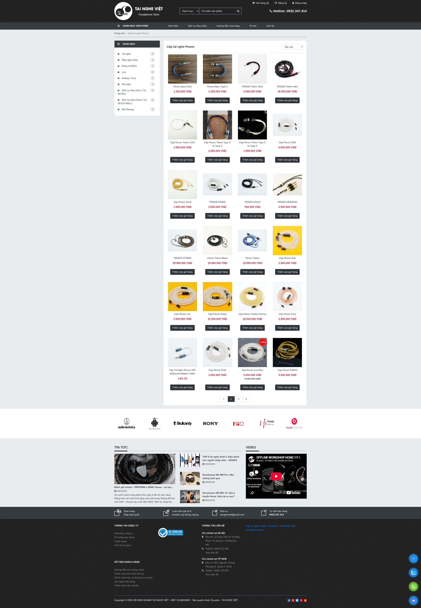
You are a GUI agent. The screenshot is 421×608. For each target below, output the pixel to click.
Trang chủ (119, 33)
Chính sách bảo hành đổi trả (129, 573)
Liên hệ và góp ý (123, 545)
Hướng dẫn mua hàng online (129, 569)
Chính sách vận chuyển (126, 585)
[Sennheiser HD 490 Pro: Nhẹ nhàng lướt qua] (190, 478)
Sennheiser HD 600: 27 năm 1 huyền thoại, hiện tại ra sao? (218, 495)
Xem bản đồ (212, 552)
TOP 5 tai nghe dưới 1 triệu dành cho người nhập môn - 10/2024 (220, 458)
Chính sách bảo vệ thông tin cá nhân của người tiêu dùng (133, 579)
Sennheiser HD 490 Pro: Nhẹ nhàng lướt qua (218, 476)
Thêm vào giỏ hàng (182, 100)
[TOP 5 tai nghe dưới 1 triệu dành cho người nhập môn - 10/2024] (190, 460)
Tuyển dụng (120, 541)
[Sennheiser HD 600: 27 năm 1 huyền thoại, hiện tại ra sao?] (190, 496)
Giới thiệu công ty (123, 533)
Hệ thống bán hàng (124, 537)
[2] (246, 399)
